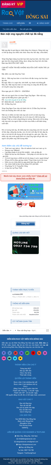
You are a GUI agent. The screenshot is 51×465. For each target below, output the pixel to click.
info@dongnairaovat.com (27, 439)
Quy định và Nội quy (22, 463)
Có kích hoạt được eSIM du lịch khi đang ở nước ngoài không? (27, 158)
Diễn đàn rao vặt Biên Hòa (20, 459)
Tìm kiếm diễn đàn (10, 29)
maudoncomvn (34, 314)
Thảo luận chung (25, 375)
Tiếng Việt (11, 463)
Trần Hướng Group (25, 425)
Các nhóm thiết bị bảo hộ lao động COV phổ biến (21, 164)
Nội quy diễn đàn (25, 371)
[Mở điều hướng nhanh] (47, 330)
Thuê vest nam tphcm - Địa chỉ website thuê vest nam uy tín (25, 148)
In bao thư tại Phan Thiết (13, 168)
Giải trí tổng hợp (25, 412)
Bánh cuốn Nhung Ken (25, 421)
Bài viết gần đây (26, 29)
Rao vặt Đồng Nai (27, 447)
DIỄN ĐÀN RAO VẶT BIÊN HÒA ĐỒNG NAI (25, 339)
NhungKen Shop (25, 423)
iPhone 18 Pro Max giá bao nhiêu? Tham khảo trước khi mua (26, 160)
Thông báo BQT (25, 368)
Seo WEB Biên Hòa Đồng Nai (25, 419)
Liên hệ (33, 463)
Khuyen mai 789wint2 (12, 150)
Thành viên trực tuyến (23, 290)
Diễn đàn (21, 23)
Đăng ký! (25, 224)
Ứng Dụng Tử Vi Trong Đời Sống (16, 166)
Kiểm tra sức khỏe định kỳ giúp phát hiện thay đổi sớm (24, 162)
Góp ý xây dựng (25, 373)
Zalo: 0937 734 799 (27, 450)
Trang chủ (8, 23)
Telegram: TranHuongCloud (26, 453)
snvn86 (12, 42)
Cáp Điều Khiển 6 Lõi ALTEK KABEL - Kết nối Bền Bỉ (23, 152)
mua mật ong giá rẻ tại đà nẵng (15, 100)
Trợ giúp (40, 463)
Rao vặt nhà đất (25, 405)
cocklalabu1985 (17, 294)
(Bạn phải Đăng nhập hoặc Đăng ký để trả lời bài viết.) (34, 216)
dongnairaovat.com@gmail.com (27, 442)
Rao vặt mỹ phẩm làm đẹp (25, 407)
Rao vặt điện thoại (25, 410)
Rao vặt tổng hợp (26, 403)
